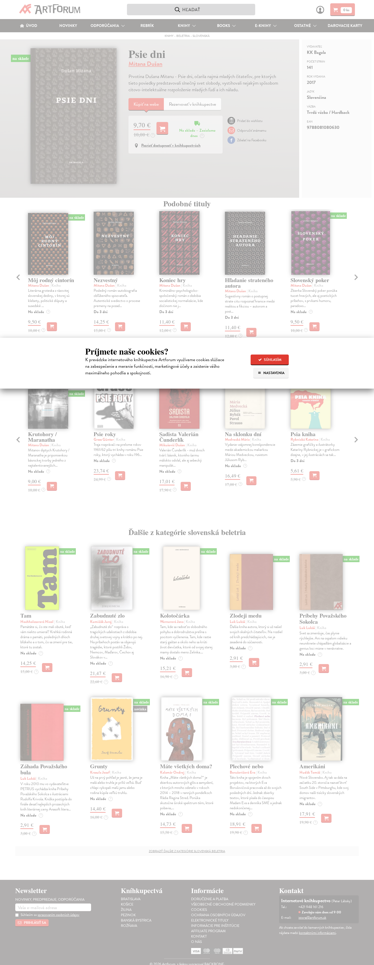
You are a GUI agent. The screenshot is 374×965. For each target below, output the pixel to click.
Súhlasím (272, 359)
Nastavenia (273, 373)
